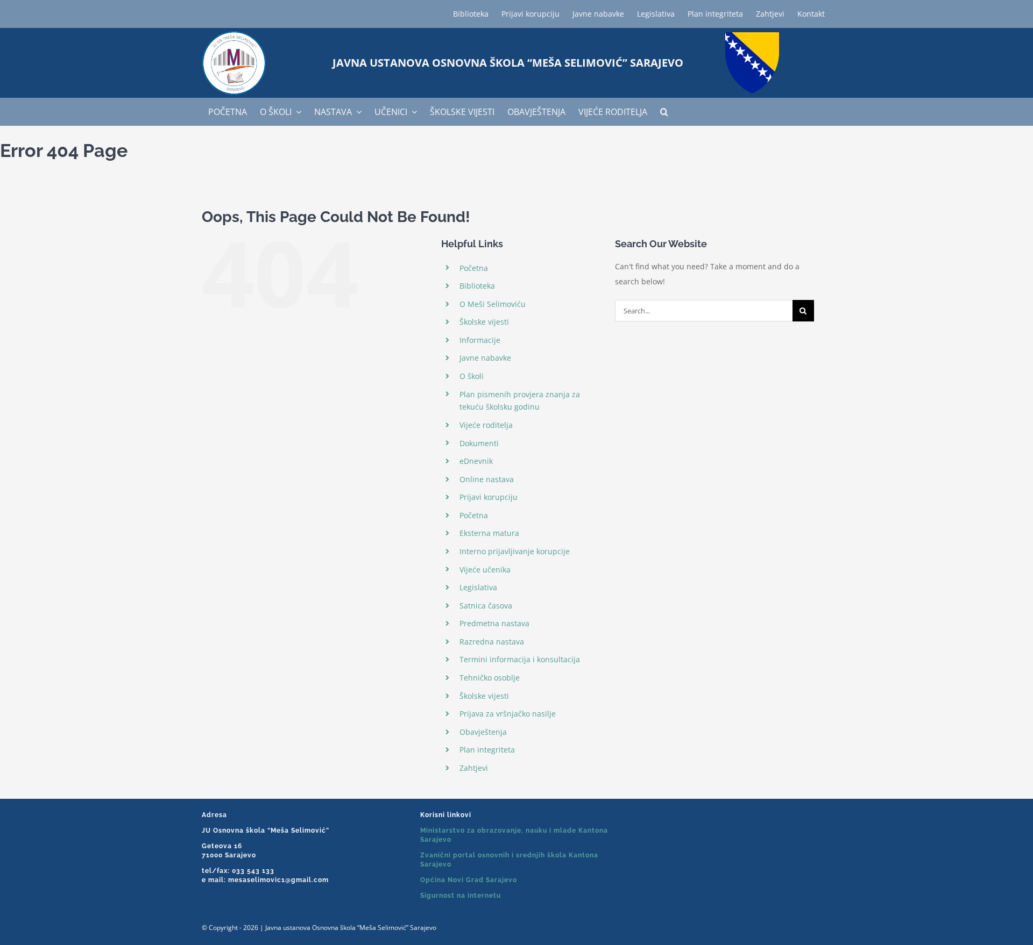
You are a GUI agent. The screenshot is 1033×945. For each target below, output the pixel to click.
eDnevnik (476, 461)
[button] (664, 112)
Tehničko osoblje (489, 677)
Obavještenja (483, 732)
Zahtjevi (473, 768)
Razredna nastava (491, 641)
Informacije (479, 340)
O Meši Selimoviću (492, 304)
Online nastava (486, 479)
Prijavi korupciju (488, 497)
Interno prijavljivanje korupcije (514, 551)
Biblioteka (477, 286)
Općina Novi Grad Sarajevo (468, 880)
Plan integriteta (487, 749)
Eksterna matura (489, 533)
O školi (471, 376)
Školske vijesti (484, 322)
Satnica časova (485, 605)
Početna (473, 268)
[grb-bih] (752, 36)
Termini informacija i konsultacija (519, 659)
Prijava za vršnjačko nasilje (507, 713)
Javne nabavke (485, 358)
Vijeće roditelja (486, 425)
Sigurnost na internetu (460, 895)
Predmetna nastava (494, 623)
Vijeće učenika (485, 569)
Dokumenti (479, 443)
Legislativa (478, 587)
